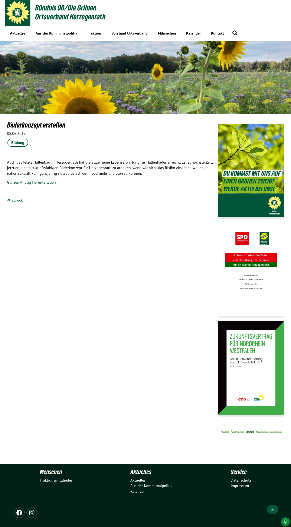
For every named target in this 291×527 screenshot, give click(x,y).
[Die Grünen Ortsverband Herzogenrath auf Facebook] (19, 512)
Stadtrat (250, 431)
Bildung (17, 142)
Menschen (51, 471)
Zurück (16, 200)
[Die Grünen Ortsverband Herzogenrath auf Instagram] (31, 512)
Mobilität (225, 431)
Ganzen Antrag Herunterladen (31, 182)
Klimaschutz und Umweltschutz (268, 432)
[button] (235, 33)
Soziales (237, 431)
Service (239, 471)
